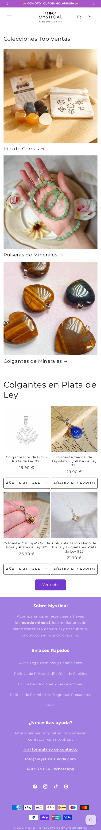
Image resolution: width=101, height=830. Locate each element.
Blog (50, 705)
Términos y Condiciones (60, 663)
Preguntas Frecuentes (71, 695)
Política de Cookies (70, 674)
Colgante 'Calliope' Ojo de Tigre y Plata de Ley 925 (27, 545)
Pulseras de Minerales (31, 255)
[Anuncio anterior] (7, 4)
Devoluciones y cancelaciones (56, 684)
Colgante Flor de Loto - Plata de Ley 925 (27, 459)
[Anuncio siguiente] (94, 4)
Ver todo (50, 584)
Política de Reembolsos (31, 695)
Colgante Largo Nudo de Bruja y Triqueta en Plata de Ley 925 (74, 547)
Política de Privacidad (33, 674)
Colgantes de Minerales (33, 361)
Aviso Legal (29, 663)
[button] (9, 17)
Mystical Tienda (36, 827)
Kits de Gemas (21, 148)
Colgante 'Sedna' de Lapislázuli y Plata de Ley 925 (74, 461)
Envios (24, 684)
